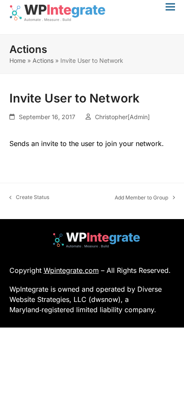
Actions (43, 60)
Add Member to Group (141, 198)
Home (17, 60)
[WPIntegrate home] (92, 240)
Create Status (29, 197)
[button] (170, 6)
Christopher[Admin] (122, 116)
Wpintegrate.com (71, 270)
